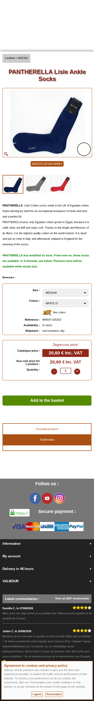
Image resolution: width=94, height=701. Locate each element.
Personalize (54, 694)
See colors (59, 312)
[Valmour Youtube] (47, 498)
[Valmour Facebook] (35, 498)
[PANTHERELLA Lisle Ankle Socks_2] (36, 184)
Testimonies (47, 439)
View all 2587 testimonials (72, 598)
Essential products (47, 429)
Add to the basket (47, 400)
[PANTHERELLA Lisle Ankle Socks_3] (60, 184)
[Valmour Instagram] (59, 498)
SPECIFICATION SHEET (47, 163)
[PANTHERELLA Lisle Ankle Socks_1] (13, 184)
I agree (37, 694)
